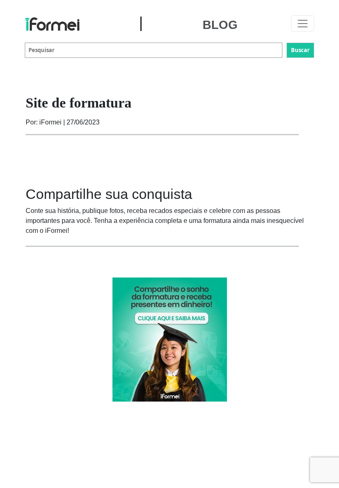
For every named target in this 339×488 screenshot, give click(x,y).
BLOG (220, 24)
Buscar (300, 50)
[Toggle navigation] (302, 23)
